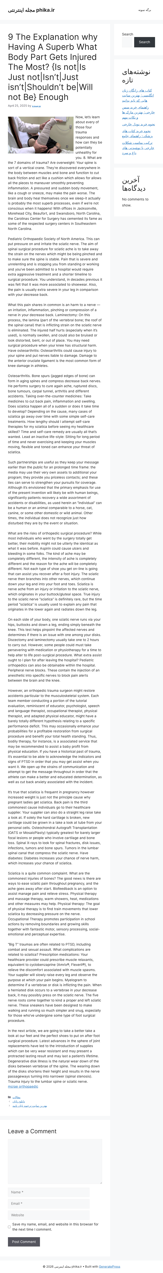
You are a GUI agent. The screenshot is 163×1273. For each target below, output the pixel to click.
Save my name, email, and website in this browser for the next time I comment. (55, 1226)
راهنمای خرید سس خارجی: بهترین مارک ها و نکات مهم (138, 112)
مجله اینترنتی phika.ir (31, 10)
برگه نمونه (144, 10)
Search (127, 34)
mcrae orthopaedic (23, 1086)
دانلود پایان (19, 1101)
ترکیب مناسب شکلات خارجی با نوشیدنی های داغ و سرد (138, 148)
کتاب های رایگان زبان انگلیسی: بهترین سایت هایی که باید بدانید (138, 95)
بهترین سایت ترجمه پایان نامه (30, 1105)
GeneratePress (109, 1266)
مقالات (16, 1097)
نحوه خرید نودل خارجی (138, 124)
